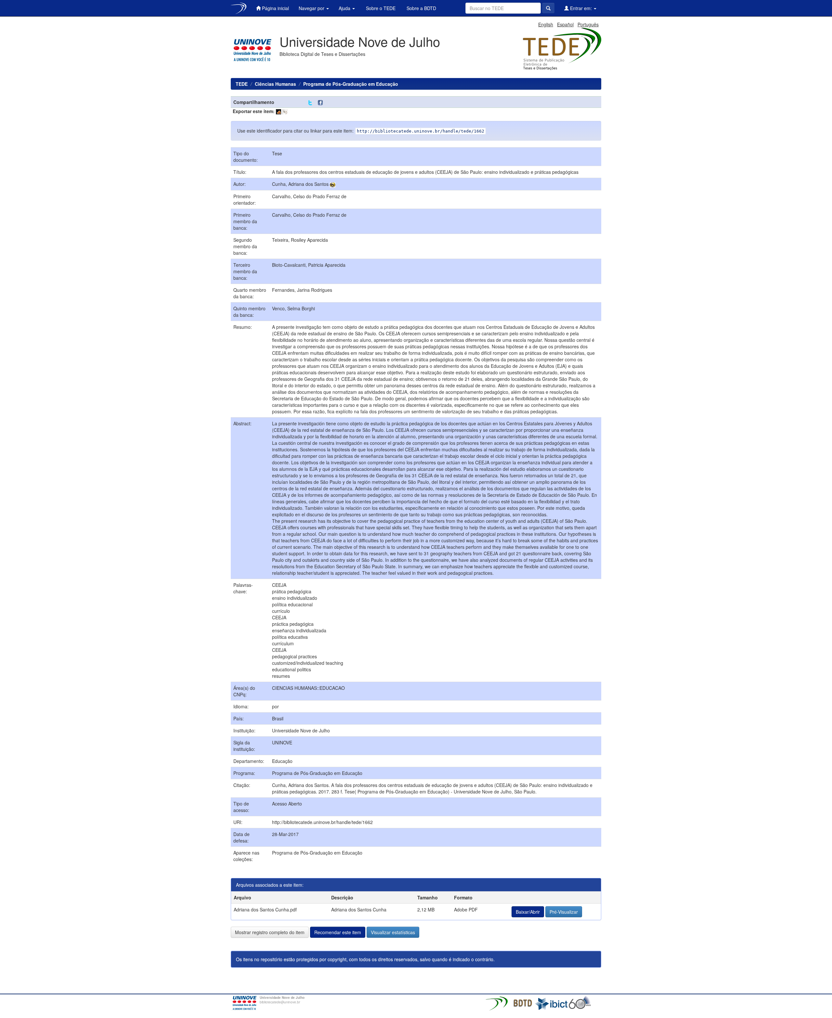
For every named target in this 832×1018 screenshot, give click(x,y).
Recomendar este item (337, 932)
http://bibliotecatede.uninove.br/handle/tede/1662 (322, 822)
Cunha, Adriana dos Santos (300, 184)
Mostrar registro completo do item (270, 932)
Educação (282, 761)
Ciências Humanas (275, 84)
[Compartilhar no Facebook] (321, 102)
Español (565, 24)
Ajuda (345, 8)
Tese (277, 153)
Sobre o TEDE (380, 8)
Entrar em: (581, 8)
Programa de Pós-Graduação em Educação (350, 84)
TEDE (242, 84)
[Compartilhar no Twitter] (310, 102)
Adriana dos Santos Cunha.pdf (265, 909)
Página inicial (275, 8)
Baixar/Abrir (528, 911)
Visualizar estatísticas (393, 932)
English (545, 24)
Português (588, 24)
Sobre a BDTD (420, 8)
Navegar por (312, 8)
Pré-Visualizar (564, 911)
